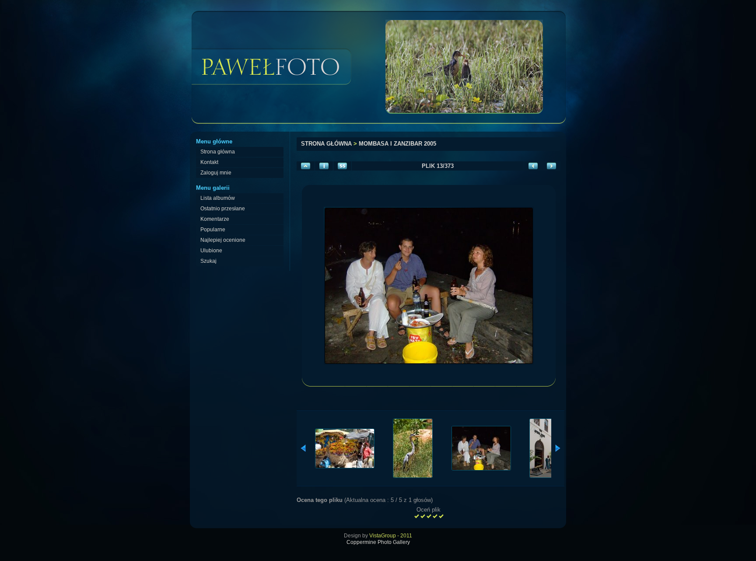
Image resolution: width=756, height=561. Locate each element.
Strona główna (326, 143)
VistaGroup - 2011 (390, 536)
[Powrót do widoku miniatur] (306, 166)
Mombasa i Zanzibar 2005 (397, 143)
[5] (441, 516)
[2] (423, 516)
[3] (429, 516)
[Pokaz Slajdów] (342, 166)
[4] (435, 516)
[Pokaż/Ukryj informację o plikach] (324, 166)
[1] (416, 516)
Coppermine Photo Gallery (378, 542)
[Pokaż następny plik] (551, 166)
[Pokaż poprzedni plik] (533, 166)
